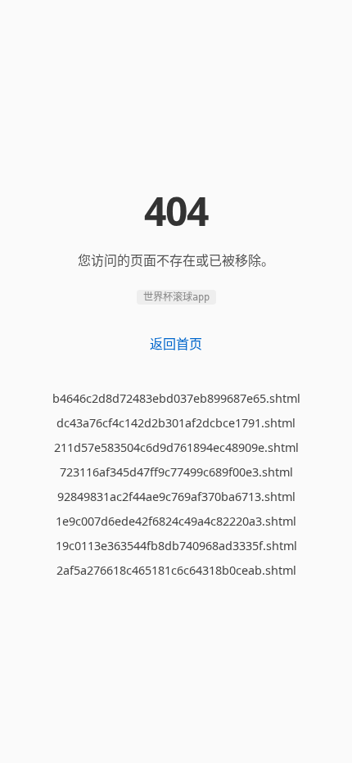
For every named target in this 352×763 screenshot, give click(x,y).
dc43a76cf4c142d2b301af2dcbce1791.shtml (176, 423)
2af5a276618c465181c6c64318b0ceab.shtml (176, 570)
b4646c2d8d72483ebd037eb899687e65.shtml (176, 398)
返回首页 (176, 344)
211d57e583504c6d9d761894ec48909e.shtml (176, 447)
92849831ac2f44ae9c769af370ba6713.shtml (176, 496)
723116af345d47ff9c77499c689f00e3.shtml (176, 472)
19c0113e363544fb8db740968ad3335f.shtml (176, 545)
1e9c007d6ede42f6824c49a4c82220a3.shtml (176, 521)
